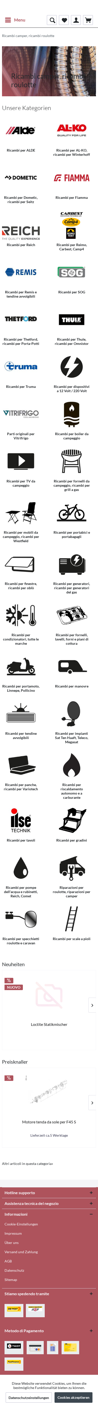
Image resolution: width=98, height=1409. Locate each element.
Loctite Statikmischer (49, 1024)
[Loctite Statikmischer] (49, 995)
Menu (19, 20)
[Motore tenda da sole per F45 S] (49, 1092)
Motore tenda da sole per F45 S (49, 1121)
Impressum (13, 1233)
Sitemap (11, 1279)
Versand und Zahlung (21, 1252)
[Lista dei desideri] (64, 20)
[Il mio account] (76, 20)
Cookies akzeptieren (73, 1397)
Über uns (12, 1242)
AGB (8, 1261)
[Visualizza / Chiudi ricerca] (52, 20)
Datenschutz (14, 1270)
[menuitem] (15, 20)
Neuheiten (13, 964)
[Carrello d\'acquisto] (88, 20)
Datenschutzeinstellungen (29, 1397)
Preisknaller (15, 1062)
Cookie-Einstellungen (21, 1224)
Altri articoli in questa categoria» (27, 1163)
